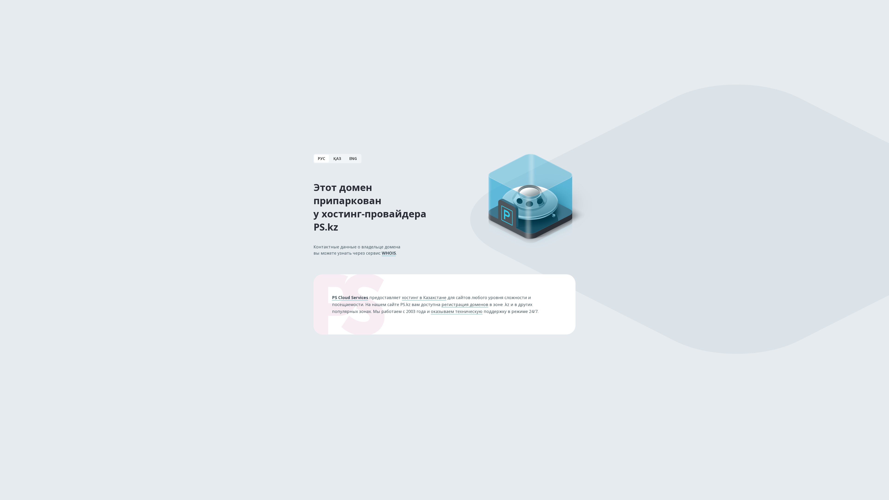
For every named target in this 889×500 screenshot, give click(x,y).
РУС (321, 158)
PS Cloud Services (350, 297)
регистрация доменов (464, 304)
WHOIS (389, 253)
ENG (353, 158)
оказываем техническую (456, 311)
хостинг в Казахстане (424, 297)
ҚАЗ (337, 158)
